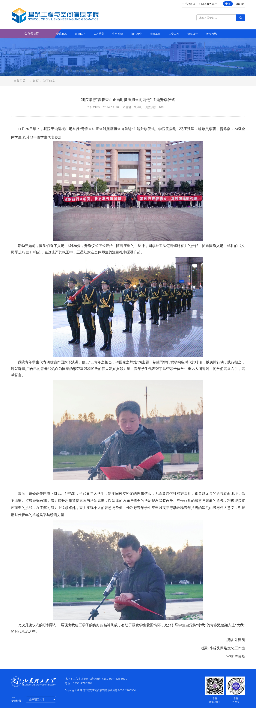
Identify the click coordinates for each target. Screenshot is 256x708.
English (240, 3)
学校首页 (190, 3)
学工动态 (49, 81)
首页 (36, 81)
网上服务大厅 (209, 3)
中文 (228, 3)
